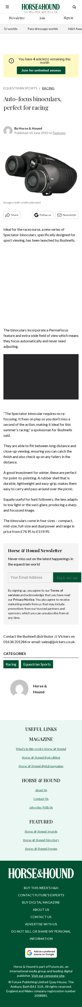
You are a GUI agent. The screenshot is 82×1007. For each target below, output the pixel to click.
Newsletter (70, 215)
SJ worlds (11, 29)
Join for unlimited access (41, 70)
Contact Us (41, 799)
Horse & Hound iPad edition (41, 757)
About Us (41, 790)
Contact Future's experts (41, 895)
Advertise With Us (41, 807)
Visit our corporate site (47, 976)
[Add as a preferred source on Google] (41, 953)
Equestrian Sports (20, 88)
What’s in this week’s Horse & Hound (41, 749)
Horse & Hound (30, 128)
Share (14, 215)
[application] (41, 375)
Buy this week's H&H (41, 888)
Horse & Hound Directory (41, 840)
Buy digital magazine (41, 902)
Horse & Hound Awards (41, 831)
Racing (48, 88)
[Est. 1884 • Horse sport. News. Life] (41, 7)
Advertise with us (41, 924)
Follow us (45, 215)
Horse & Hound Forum (41, 848)
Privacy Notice (23, 599)
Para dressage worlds (43, 29)
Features (59, 133)
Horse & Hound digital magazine (41, 766)
